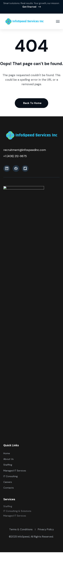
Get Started (29, 6)
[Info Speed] (24, 21)
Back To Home (32, 103)
